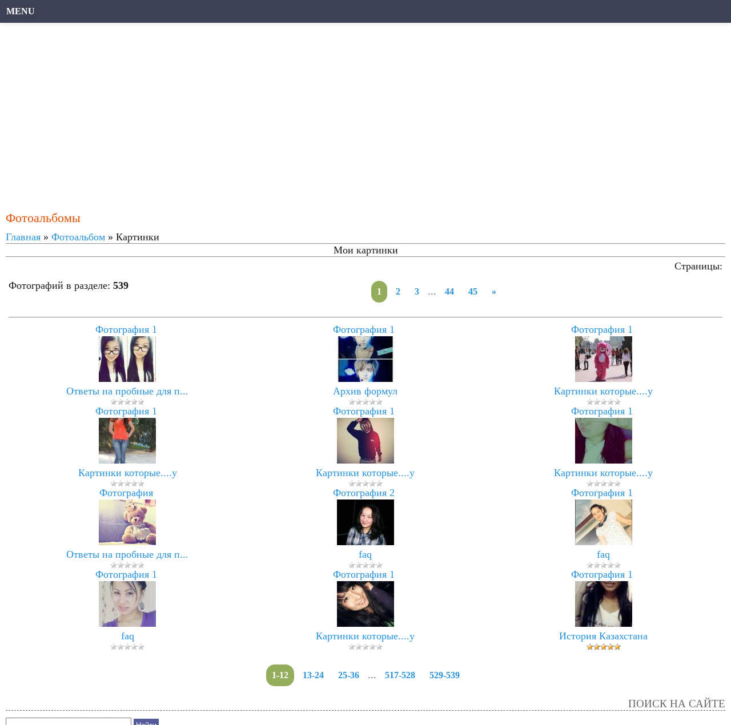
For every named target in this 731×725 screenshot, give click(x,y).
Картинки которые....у (603, 391)
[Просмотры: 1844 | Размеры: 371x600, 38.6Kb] (127, 623)
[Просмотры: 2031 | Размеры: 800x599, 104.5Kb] (365, 623)
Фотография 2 (364, 492)
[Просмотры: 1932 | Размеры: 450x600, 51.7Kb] (603, 541)
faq (365, 554)
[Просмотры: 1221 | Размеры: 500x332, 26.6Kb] (127, 541)
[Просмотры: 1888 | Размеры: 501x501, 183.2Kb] (127, 378)
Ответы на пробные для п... (127, 391)
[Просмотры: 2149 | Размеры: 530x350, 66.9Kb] (603, 378)
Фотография (126, 492)
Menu (20, 11)
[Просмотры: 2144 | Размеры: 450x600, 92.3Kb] (127, 460)
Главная (23, 237)
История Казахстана (603, 636)
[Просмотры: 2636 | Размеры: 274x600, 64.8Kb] (603, 623)
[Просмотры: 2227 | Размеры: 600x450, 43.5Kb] (365, 541)
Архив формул (365, 391)
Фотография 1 (126, 329)
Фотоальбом (78, 237)
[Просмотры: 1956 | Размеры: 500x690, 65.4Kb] (365, 378)
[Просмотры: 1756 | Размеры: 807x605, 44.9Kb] (365, 460)
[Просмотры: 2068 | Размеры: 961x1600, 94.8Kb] (603, 460)
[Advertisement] (351, 111)
